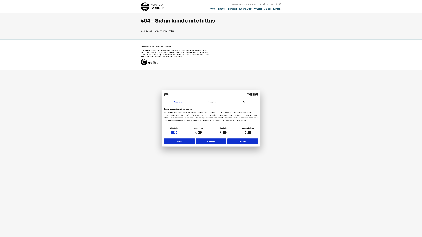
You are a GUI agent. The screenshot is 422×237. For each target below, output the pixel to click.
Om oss (267, 9)
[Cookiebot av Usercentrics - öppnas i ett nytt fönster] (248, 94)
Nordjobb (233, 9)
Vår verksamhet (218, 9)
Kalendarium (245, 9)
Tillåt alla (242, 141)
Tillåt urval (211, 141)
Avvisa (179, 141)
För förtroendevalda (237, 4)
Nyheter (258, 9)
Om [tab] (244, 102)
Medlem (254, 4)
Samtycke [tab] (178, 102)
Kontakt (277, 9)
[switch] (199, 132)
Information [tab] (211, 102)
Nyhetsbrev (247, 4)
